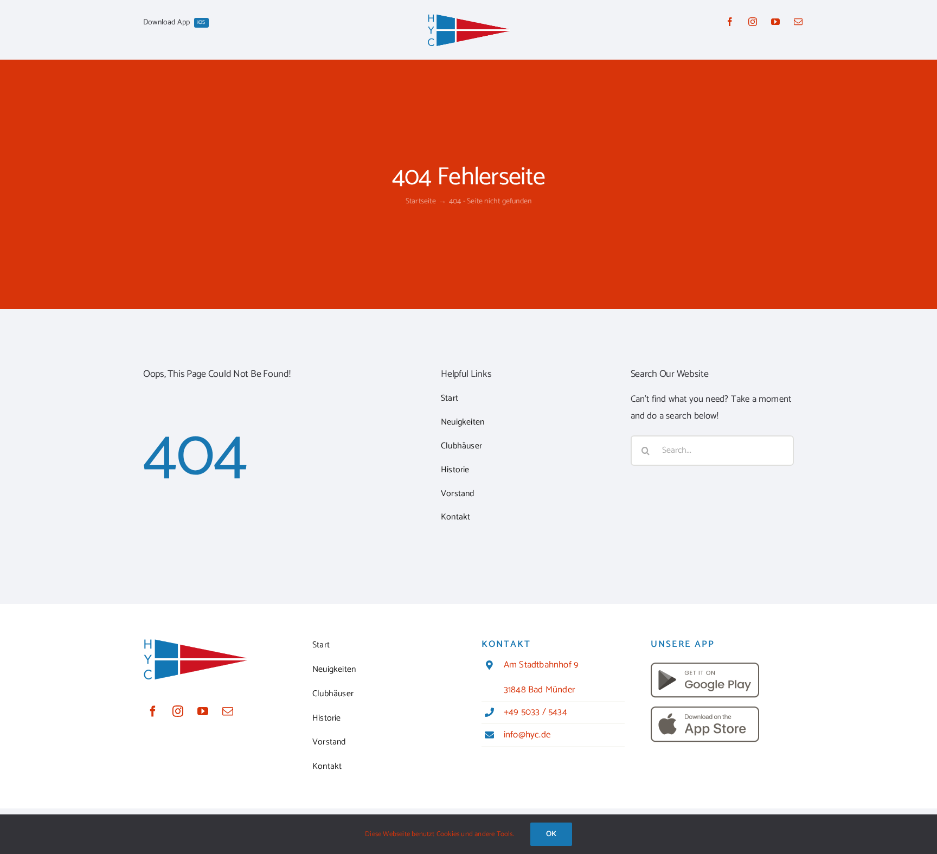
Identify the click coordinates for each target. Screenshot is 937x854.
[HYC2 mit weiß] (468, 17)
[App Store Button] (705, 710)
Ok (551, 834)
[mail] (798, 21)
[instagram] (752, 21)
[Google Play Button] (705, 667)
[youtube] (775, 21)
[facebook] (730, 21)
